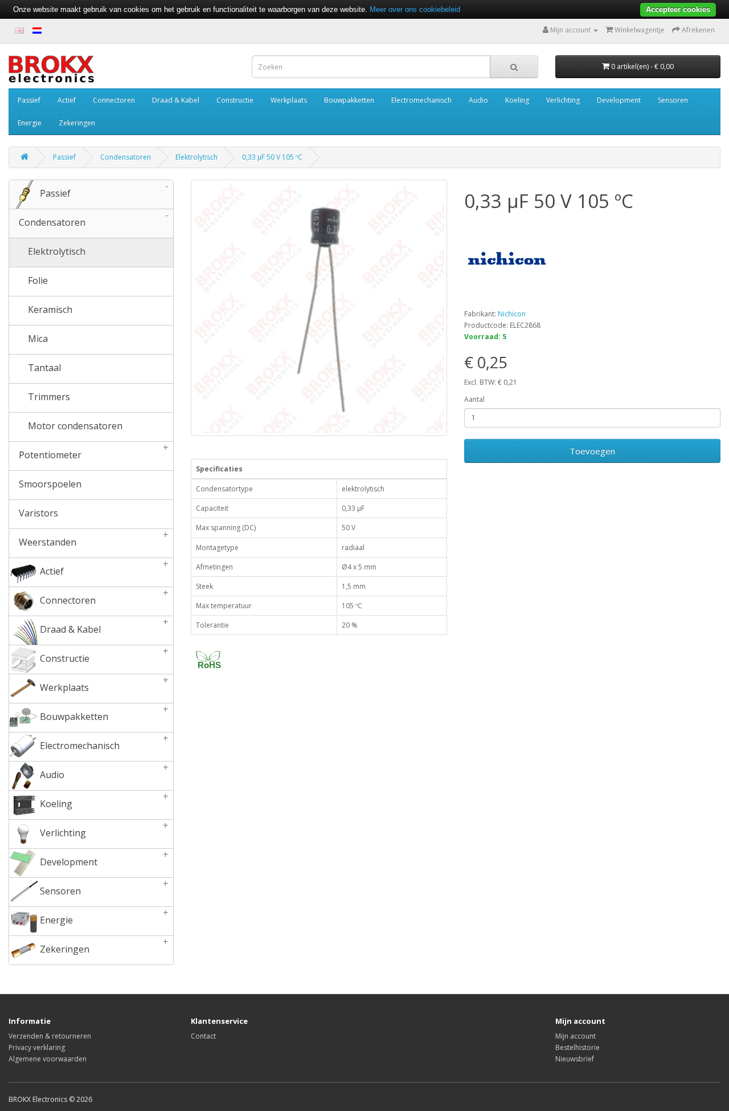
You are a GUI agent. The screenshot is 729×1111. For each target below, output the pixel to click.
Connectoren (114, 100)
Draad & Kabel (175, 100)
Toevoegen (592, 451)
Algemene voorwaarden (48, 1059)
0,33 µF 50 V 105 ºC (272, 157)
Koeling (517, 100)
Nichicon (512, 314)
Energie (30, 123)
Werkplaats (289, 100)
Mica (37, 338)
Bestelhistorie (577, 1047)
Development (619, 100)
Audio (478, 100)
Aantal (474, 399)
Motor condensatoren (74, 426)
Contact (203, 1036)
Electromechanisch (421, 100)
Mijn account (575, 1036)
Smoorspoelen (49, 484)
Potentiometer (93, 451)
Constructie (234, 100)
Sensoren (673, 100)
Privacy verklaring (37, 1047)
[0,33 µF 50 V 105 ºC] (319, 308)
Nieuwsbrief (574, 1059)
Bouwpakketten (349, 100)
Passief (29, 100)
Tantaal (43, 367)
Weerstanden (93, 538)
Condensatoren (125, 157)
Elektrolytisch (196, 157)
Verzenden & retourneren (50, 1036)
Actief (67, 100)
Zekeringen (77, 123)
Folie (37, 280)
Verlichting (563, 100)
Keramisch (49, 309)
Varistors (37, 513)
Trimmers (48, 396)
